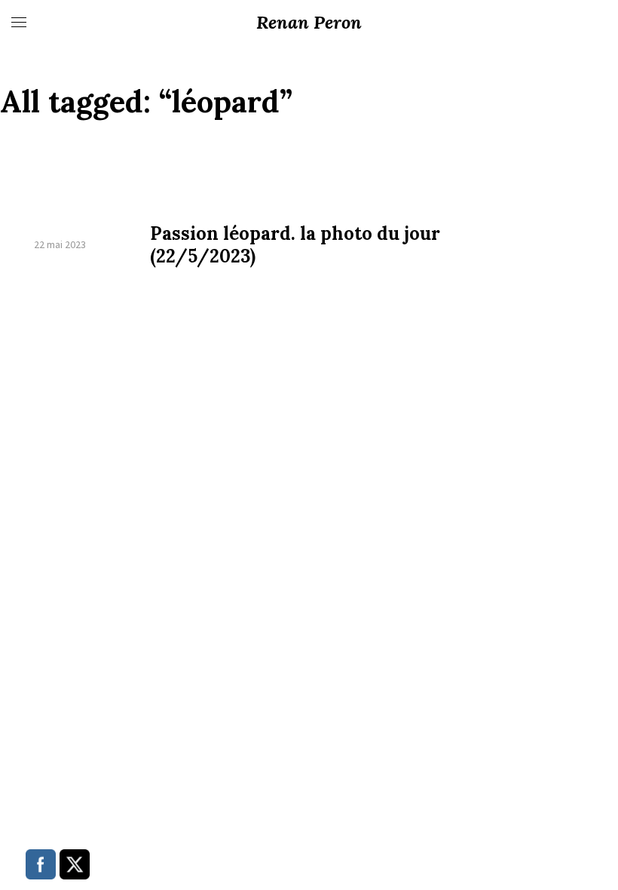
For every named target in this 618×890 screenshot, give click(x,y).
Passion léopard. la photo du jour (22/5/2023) (295, 245)
